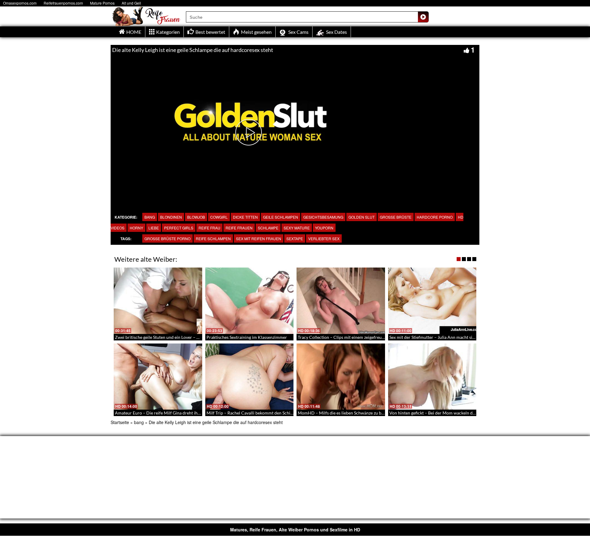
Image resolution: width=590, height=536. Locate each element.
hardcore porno (435, 217)
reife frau (209, 227)
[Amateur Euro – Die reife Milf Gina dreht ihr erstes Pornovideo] (158, 376)
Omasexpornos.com (20, 3)
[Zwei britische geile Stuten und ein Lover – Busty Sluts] (158, 301)
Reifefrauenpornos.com (63, 3)
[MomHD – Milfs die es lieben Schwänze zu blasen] (341, 376)
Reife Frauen (239, 227)
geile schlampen (280, 217)
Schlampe (268, 227)
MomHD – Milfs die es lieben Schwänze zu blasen (344, 412)
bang (149, 217)
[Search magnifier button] (423, 17)
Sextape (294, 238)
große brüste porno (167, 238)
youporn (324, 227)
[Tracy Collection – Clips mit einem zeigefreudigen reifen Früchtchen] (341, 301)
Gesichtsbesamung (323, 217)
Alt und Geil (131, 3)
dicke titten (245, 217)
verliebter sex (324, 238)
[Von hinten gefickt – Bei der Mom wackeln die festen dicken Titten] (432, 376)
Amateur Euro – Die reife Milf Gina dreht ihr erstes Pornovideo (175, 412)
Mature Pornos (102, 3)
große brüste (395, 217)
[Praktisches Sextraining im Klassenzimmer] (249, 301)
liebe (153, 227)
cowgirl (219, 217)
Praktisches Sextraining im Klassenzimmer (246, 337)
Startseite (120, 422)
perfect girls (178, 227)
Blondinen (171, 217)
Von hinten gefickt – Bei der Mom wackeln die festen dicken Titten (451, 412)
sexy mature (297, 227)
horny (136, 227)
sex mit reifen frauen (258, 238)
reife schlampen (213, 238)
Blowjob (196, 217)
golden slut (361, 217)
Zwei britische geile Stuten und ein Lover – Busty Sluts (166, 337)
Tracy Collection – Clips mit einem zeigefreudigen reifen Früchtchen (362, 337)
